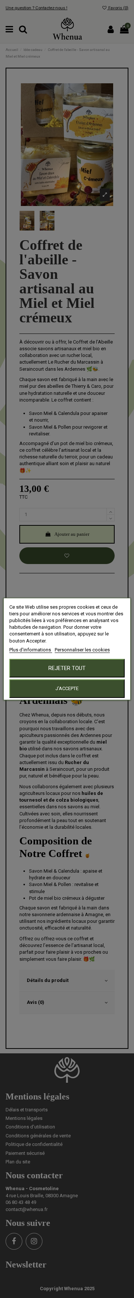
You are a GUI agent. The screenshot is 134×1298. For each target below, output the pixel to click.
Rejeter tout (67, 668)
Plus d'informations (30, 650)
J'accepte (67, 688)
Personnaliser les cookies (82, 650)
